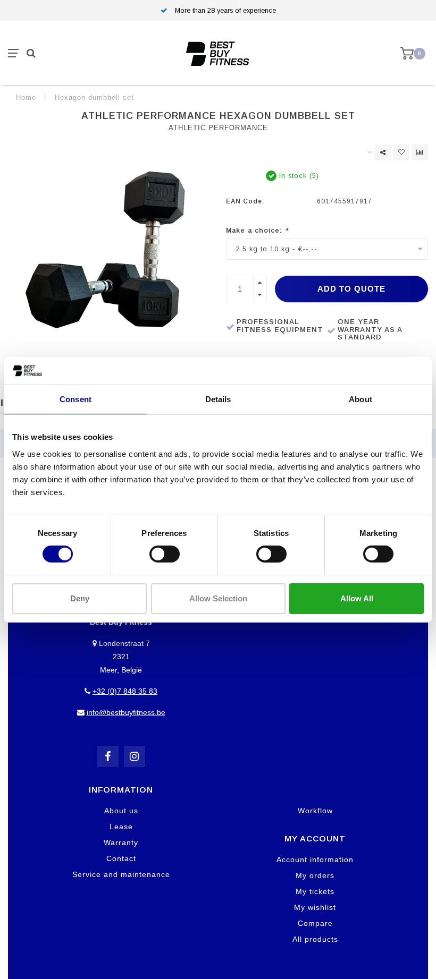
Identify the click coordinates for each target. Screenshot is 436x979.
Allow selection (218, 598)
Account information (315, 859)
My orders (315, 875)
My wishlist (315, 907)
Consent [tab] (75, 399)
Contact (121, 858)
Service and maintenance (121, 874)
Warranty (121, 842)
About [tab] (360, 399)
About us (121, 810)
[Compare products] (420, 152)
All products (315, 939)
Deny (79, 598)
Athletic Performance (218, 128)
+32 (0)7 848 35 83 (125, 691)
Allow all (356, 598)
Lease (121, 826)
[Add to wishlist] (401, 152)
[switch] (164, 554)
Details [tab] (218, 399)
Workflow (315, 810)
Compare (315, 923)
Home (26, 97)
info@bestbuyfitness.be (126, 712)
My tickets (315, 891)
